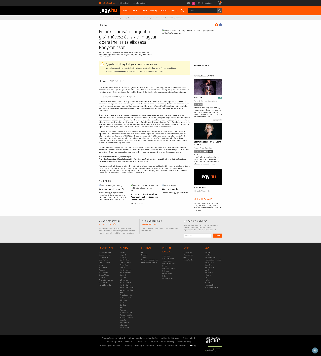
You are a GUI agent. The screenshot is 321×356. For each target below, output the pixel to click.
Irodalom (123, 302)
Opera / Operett (104, 262)
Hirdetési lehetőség (184, 342)
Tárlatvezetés (167, 261)
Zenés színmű (125, 272)
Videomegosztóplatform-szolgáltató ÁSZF (143, 338)
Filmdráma (208, 255)
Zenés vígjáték (125, 282)
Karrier (159, 345)
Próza (122, 292)
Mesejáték (124, 265)
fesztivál (164, 10)
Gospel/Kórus (104, 275)
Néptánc (123, 310)
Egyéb (122, 252)
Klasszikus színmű (127, 287)
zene (134, 10)
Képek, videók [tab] (117, 81)
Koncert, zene (106, 248)
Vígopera (123, 325)
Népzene (102, 270)
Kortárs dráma (125, 285)
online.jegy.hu (148, 224)
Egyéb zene (103, 257)
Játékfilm (208, 275)
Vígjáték (123, 255)
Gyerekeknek (167, 273)
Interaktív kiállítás (168, 268)
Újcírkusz (123, 300)
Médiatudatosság (167, 342)
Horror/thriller (209, 262)
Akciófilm (208, 282)
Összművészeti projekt (149, 260)
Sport (186, 248)
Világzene (102, 265)
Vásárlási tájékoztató (114, 342)
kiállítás (175, 10)
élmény (153, 10)
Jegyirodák (154, 342)
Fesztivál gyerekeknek (149, 262)
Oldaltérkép (128, 345)
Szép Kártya (142, 342)
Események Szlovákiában (144, 345)
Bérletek (126, 3)
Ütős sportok (188, 255)
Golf (184, 257)
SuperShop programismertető (110, 345)
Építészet (165, 271)
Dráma (122, 267)
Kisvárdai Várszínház (202, 191)
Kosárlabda (187, 252)
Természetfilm (210, 285)
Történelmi (166, 256)
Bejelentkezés (207, 3)
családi (143, 10)
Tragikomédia (125, 328)
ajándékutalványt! (109, 224)
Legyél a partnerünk (140, 3)
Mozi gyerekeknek (211, 287)
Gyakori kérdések (188, 338)
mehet (217, 235)
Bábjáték (123, 277)
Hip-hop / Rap (104, 282)
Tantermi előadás (126, 313)
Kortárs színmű (125, 270)
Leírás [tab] (102, 81)
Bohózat (123, 305)
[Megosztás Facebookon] (220, 24)
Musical (123, 257)
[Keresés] (219, 10)
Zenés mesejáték (126, 290)
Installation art (167, 278)
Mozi (207, 248)
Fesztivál (146, 248)
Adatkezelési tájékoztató (170, 338)
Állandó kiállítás (168, 258)
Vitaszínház (124, 323)
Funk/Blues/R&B (105, 285)
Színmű (123, 275)
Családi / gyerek (105, 255)
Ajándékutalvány (109, 3)
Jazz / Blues (103, 260)
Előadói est (124, 280)
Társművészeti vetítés (213, 260)
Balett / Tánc (125, 260)
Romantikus (209, 272)
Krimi (122, 307)
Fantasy (208, 280)
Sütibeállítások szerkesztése (175, 345)
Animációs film (210, 267)
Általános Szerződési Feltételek (113, 338)
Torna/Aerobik (188, 260)
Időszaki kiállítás (168, 263)
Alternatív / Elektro (106, 280)
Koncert (144, 255)
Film (142, 252)
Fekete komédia (126, 315)
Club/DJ (102, 277)
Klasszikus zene (105, 252)
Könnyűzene (103, 272)
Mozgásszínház (126, 295)
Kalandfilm (208, 265)
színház (125, 10)
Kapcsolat (128, 342)
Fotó (164, 276)
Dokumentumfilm (211, 257)
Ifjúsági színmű (125, 297)
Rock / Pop (103, 267)
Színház (124, 248)
